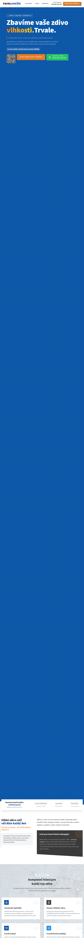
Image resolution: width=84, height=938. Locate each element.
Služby (37, 3)
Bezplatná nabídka (72, 3)
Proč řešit (28, 3)
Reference (45, 3)
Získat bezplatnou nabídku (31, 57)
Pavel (12, 3)
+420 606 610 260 (56, 4)
